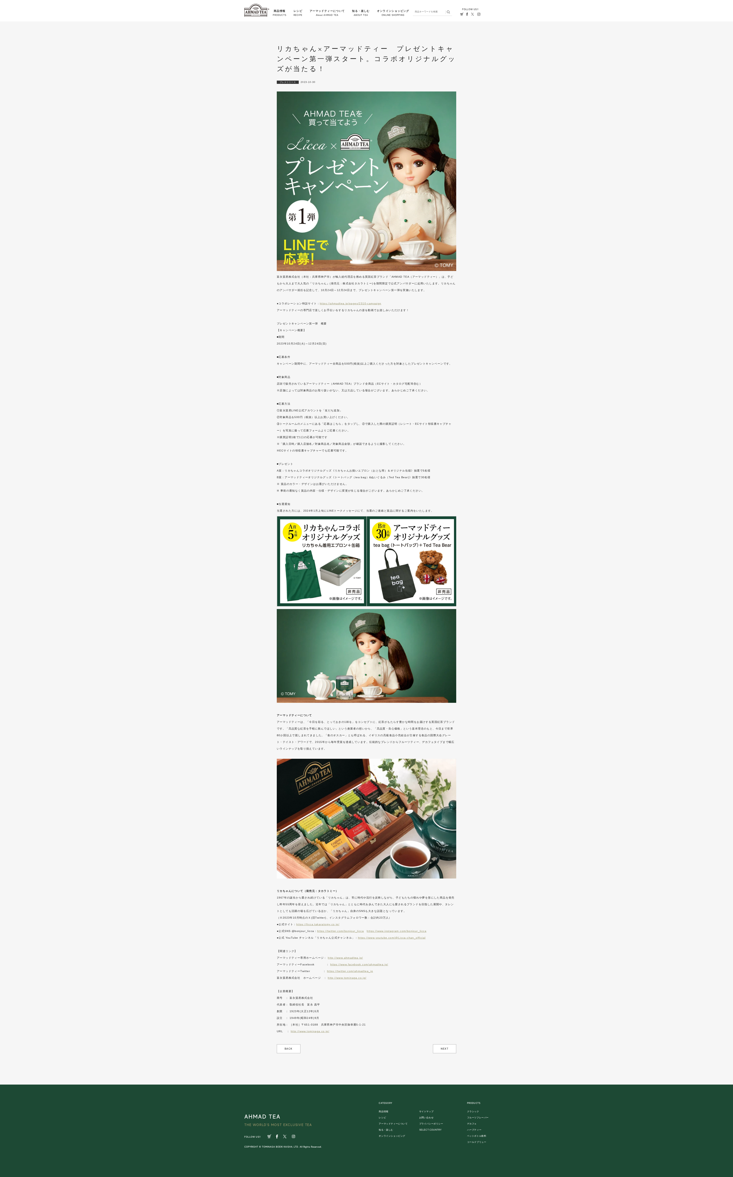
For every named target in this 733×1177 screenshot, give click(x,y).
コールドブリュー (476, 1142)
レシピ (382, 1117)
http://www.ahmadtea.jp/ (345, 957)
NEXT (444, 1048)
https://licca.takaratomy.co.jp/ (317, 924)
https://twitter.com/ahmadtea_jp (350, 971)
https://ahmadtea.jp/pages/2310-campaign (350, 303)
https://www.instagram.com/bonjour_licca (396, 931)
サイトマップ (426, 1111)
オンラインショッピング (392, 1136)
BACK (289, 1048)
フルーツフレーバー (478, 1117)
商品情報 (383, 1111)
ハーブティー (474, 1129)
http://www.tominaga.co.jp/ (347, 977)
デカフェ (472, 1123)
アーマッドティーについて (393, 1123)
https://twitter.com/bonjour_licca (340, 931)
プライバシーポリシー (431, 1123)
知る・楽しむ (386, 1129)
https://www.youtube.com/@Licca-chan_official (392, 937)
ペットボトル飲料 (476, 1136)
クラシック (473, 1111)
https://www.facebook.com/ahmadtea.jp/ (359, 964)
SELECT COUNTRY (430, 1129)
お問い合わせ (426, 1117)
